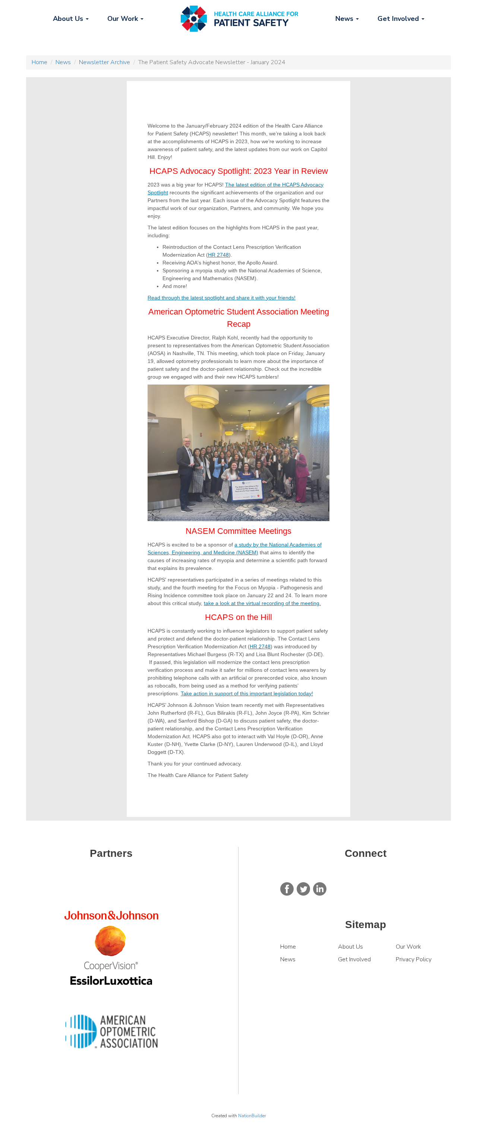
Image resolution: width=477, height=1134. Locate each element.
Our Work (409, 947)
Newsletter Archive (104, 62)
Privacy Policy (414, 959)
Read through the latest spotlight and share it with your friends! (222, 298)
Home (39, 62)
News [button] (345, 18)
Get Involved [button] (399, 18)
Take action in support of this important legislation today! (247, 693)
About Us (350, 947)
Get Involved (354, 959)
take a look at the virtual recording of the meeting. (262, 603)
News (63, 62)
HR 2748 (218, 255)
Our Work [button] (123, 18)
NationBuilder (252, 1116)
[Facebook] (287, 888)
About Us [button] (69, 18)
